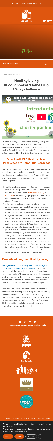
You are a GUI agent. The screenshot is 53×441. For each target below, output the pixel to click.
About (12, 325)
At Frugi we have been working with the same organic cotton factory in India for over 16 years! (24, 267)
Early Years (32, 192)
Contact (24, 325)
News (20, 74)
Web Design (32, 418)
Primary (41, 192)
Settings (31, 436)
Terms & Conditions (20, 418)
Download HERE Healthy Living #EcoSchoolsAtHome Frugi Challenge (26, 161)
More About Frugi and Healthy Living (25, 259)
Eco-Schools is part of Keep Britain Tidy (26, 3)
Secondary (9, 195)
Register (37, 325)
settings (23, 431)
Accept (7, 436)
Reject (19, 436)
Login (44, 325)
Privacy (7, 418)
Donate (30, 325)
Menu (46, 21)
